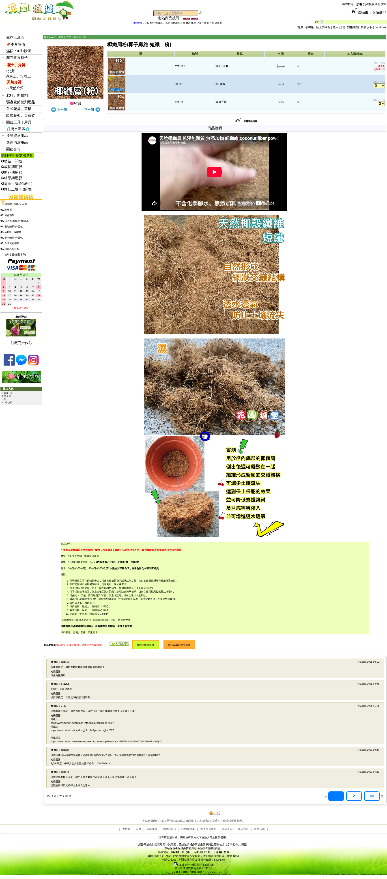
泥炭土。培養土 (18, 76)
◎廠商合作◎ (21, 343)
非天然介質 (15, 88)
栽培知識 (151, 829)
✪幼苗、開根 (11, 161)
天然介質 (14, 82)
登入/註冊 (339, 27)
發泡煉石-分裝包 (13, 226)
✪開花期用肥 (11, 172)
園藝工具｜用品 (18, 122)
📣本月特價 (15, 44)
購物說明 (366, 27)
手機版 (309, 27)
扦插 (212, 23)
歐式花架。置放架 (20, 115)
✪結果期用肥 (11, 178)
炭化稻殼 (9, 215)
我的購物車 (188, 829)
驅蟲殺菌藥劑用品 (20, 102)
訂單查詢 (227, 829)
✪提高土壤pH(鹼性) (16, 183)
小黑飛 (205, 23)
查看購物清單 (250, 121)
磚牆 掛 (218, 23)
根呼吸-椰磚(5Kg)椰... (17, 204)
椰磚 (193, 23)
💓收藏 (75, 103)
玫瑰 (199, 23)
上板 (147, 23)
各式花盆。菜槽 (18, 109)
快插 (152, 23)
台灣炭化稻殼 (11, 243)
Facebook (380, 27)
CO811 (82, 37)
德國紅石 (159, 23)
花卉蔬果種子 (17, 58)
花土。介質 (16, 65)
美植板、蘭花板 (13, 232)
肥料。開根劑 (17, 95)
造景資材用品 (17, 136)
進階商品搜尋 (170, 18)
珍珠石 (8, 209)
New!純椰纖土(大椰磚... (17, 221)
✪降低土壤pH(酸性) (16, 189)
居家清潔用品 (17, 142)
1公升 (10, 71)
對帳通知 (353, 27)
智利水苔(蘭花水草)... (16, 254)
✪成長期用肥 (11, 167)
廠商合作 (259, 829)
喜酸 (167, 23)
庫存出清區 (15, 37)
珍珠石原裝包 (11, 249)
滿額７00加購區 (18, 51)
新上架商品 (323, 27)
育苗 (188, 23)
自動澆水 (175, 23)
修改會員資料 (208, 829)
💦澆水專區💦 (18, 129)
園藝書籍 (13, 149)
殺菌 (183, 23)
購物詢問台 (169, 829)
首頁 (300, 27)
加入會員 (243, 829)
